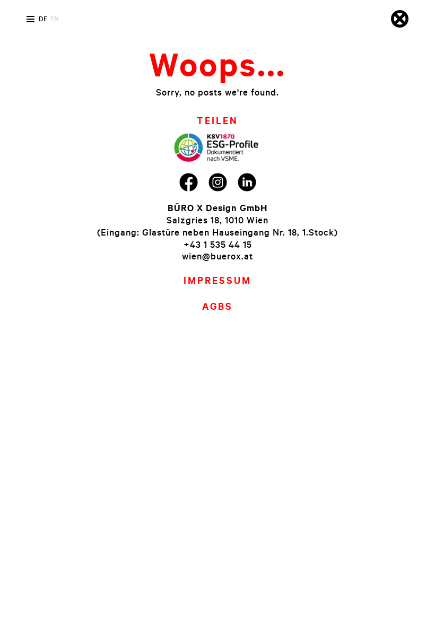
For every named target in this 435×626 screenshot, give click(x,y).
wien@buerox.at (217, 256)
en (54, 18)
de (43, 18)
